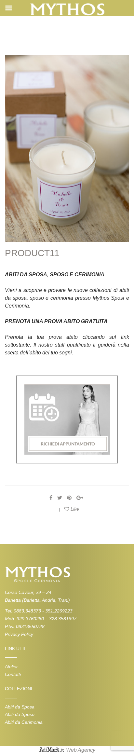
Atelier (11, 666)
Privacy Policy (19, 634)
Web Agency (80, 750)
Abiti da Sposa (19, 706)
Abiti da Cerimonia (24, 722)
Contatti (13, 674)
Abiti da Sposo (19, 714)
